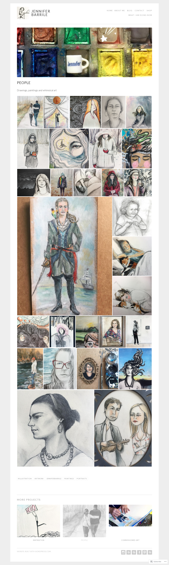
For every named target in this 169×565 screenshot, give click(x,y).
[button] (30, 112)
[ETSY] (128, 552)
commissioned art (130, 540)
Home (110, 11)
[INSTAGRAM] (123, 552)
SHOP (149, 11)
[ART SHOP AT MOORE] (133, 552)
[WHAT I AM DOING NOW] (149, 552)
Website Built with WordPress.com (34, 551)
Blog (129, 11)
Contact (139, 11)
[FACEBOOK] (139, 552)
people (84, 540)
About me (119, 11)
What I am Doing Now (140, 15)
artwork (39, 479)
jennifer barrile (40, 13)
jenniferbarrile (53, 479)
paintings (69, 479)
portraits (82, 479)
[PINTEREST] (144, 552)
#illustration (25, 479)
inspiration (38, 540)
